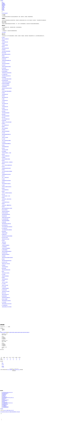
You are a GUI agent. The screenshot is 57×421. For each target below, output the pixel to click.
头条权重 (15, 332)
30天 (2, 363)
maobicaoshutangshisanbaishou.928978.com (8, 397)
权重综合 (1, 332)
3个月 (3, 364)
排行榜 (3, 8)
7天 (2, 362)
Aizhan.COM (5, 410)
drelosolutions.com (4, 393)
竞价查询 (21, 332)
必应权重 (18, 332)
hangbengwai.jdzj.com (5, 404)
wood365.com (4, 395)
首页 (2, 2)
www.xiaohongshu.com (5, 407)
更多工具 (3, 7)
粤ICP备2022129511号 (10, 410)
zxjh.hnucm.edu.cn (4, 400)
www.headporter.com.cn (5, 406)
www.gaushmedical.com (5, 399)
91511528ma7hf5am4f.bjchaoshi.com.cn (7, 402)
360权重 (10, 332)
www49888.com (4, 405)
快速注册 (6, 13)
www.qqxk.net (4, 394)
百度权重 (4, 332)
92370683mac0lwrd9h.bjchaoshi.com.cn (7, 392)
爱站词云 (3, 5)
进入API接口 (4, 32)
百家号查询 (24, 332)
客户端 (3, 9)
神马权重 (12, 332)
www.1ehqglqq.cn (4, 396)
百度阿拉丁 (28, 332)
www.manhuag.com (4, 403)
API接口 (3, 6)
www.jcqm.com (4, 398)
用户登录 (3, 13)
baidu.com (3, 401)
